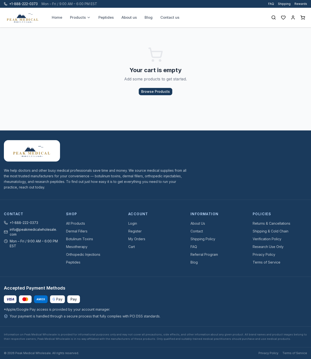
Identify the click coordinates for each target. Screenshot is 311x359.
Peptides (106, 17)
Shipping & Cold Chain (270, 231)
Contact (196, 231)
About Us (197, 223)
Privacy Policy (264, 254)
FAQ (271, 4)
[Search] (273, 17)
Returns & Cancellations (271, 223)
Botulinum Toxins (79, 239)
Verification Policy (267, 239)
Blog (149, 17)
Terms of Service (266, 262)
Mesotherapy (76, 247)
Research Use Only (268, 247)
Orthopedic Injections (83, 254)
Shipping (284, 4)
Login (132, 223)
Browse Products (155, 91)
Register (135, 231)
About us (129, 17)
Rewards (300, 4)
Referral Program (204, 254)
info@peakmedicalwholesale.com (33, 231)
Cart (131, 247)
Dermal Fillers (76, 231)
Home (57, 17)
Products (78, 17)
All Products (75, 223)
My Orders (136, 239)
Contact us (169, 17)
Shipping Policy (202, 239)
